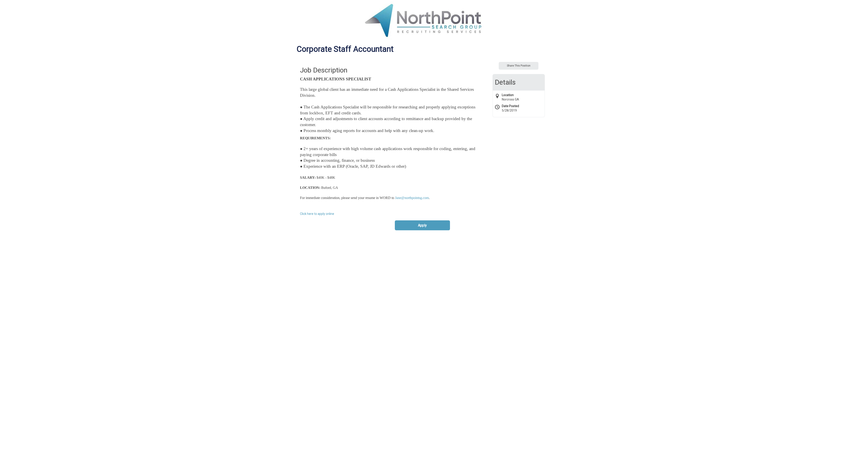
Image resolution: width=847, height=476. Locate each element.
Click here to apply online (317, 214)
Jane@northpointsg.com (412, 198)
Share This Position (518, 65)
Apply (422, 225)
